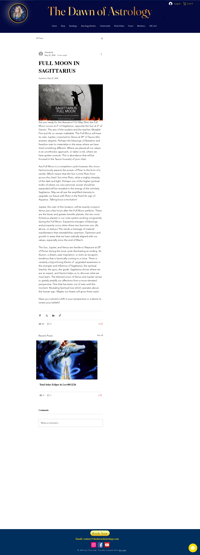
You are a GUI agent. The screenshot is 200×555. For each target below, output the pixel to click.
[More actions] (101, 53)
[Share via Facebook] (40, 315)
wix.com (122, 550)
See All (100, 335)
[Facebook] (100, 545)
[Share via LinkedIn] (53, 315)
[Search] (164, 16)
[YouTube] (107, 545)
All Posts (39, 38)
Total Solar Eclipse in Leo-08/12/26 (57, 384)
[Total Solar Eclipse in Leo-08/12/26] (70, 359)
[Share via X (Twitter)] (46, 315)
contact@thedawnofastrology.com (101, 539)
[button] (190, 3)
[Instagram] (93, 545)
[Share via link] (60, 315)
